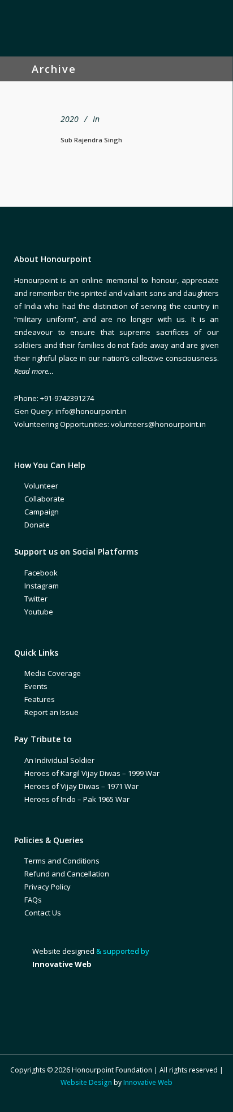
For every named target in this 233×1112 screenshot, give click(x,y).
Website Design (86, 1082)
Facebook (41, 573)
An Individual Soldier (59, 760)
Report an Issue (51, 712)
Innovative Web (147, 1082)
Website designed (63, 951)
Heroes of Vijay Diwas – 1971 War (81, 786)
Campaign (41, 512)
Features (39, 699)
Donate (37, 525)
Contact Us (42, 913)
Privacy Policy (47, 887)
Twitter (36, 599)
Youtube (38, 612)
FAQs (33, 900)
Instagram (41, 586)
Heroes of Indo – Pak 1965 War (77, 799)
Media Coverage (52, 673)
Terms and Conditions (62, 861)
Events (36, 686)
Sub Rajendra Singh (91, 140)
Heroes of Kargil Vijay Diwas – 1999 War (91, 773)
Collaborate (44, 499)
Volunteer (41, 486)
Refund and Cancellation (66, 874)
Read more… (34, 371)
